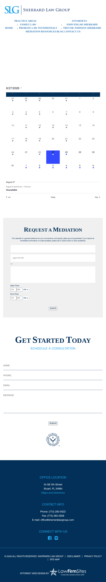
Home (9, 28)
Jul (9, 197)
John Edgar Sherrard (82, 24)
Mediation (33, 31)
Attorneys (79, 21)
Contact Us (72, 31)
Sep (96, 197)
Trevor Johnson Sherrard (82, 28)
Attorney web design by (34, 574)
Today (53, 197)
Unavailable (11, 189)
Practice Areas (25, 21)
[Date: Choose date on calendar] (11, 263)
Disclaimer (73, 556)
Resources (48, 31)
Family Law (28, 24)
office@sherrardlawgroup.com (57, 520)
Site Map (55, 560)
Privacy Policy (93, 556)
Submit (53, 308)
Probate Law (28, 28)
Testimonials (47, 28)
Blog (60, 31)
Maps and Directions (53, 493)
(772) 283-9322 (57, 512)
